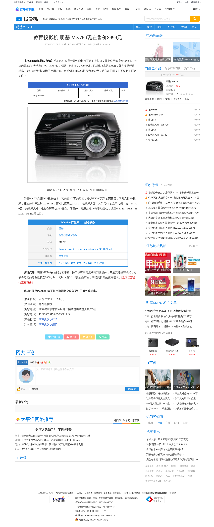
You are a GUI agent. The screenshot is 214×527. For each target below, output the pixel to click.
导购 (147, 316)
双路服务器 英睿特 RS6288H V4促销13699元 (172, 207)
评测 (184, 26)
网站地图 (146, 493)
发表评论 (132, 389)
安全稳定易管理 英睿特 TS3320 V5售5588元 (171, 232)
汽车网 (126, 420)
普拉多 (174, 466)
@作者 (35, 389)
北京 (150, 422)
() (55, 337)
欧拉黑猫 (184, 466)
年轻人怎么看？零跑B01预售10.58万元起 (167, 439)
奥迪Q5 (159, 476)
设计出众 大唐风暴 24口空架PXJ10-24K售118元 (173, 237)
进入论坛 (193, 246)
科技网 (117, 420)
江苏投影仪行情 (89, 19)
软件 (105, 9)
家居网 (135, 420)
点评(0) (177, 99)
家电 (89, 9)
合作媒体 (88, 493)
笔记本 (50, 9)
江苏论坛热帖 (156, 246)
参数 (149, 26)
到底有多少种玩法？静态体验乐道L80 (165, 454)
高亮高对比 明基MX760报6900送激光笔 (171, 326)
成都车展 (149, 466)
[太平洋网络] (59, 498)
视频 (46, 2)
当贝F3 (152, 119)
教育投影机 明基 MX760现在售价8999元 (171, 321)
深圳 (176, 422)
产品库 (30, 2)
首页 (45, 19)
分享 (104, 337)
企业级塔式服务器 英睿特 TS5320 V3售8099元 (172, 222)
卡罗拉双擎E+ (179, 476)
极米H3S (152, 109)
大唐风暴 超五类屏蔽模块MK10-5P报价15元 (171, 217)
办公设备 (53, 19)
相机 (68, 9)
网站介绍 (60, 493)
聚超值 (39, 2)
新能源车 (168, 481)
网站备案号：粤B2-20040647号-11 (90, 511)
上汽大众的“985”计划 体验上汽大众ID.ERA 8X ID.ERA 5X (51, 440)
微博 (42, 362)
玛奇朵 (159, 471)
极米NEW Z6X (155, 114)
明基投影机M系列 (68, 235)
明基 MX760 (38, 96)
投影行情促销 (73, 19)
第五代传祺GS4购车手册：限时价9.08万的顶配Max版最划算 (52, 444)
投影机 (62, 19)
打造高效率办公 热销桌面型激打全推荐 (171, 316)
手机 (40, 9)
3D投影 (61, 65)
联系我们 (117, 493)
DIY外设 (78, 9)
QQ (38, 362)
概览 (138, 26)
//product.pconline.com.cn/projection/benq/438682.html (85, 249)
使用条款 (107, 493)
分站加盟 (127, 493)
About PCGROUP (46, 493)
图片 (61, 263)
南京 (147, 321)
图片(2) (172, 26)
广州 (168, 422)
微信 (49, 362)
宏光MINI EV (162, 466)
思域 (168, 476)
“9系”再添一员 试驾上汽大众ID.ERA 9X (166, 444)
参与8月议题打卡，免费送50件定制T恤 (42, 449)
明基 (56, 60)
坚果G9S (153, 139)
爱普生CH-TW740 (157, 134)
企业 (97, 9)
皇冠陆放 (170, 471)
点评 (194, 26)
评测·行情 (99, 263)
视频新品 (116, 9)
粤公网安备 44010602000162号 (93, 520)
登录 (179, 2)
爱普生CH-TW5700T (159, 124)
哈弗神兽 (191, 471)
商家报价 (171, 90)
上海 (147, 326)
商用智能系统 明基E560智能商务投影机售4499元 (174, 202)
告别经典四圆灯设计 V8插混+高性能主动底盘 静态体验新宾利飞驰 (56, 436)
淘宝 (46, 362)
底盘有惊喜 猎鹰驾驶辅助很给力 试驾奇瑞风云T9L (172, 459)
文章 (167, 99)
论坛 (186, 99)
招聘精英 (136, 493)
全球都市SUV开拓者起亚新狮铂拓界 (165, 449)
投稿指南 (98, 493)
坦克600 (149, 476)
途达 (193, 466)
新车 (17, 436)
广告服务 (79, 493)
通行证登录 (23, 362)
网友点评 (87, 263)
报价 (160, 26)
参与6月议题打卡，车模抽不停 (53, 429)
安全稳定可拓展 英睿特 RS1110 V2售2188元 (171, 227)
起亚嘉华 (149, 471)
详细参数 (149, 99)
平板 (60, 9)
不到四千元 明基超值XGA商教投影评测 (168, 310)
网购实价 (63, 256)
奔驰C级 (180, 471)
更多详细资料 (45, 263)
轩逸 (190, 476)
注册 (187, 2)
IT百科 (158, 9)
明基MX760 (24, 27)
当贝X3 (152, 129)
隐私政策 (69, 493)
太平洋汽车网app (153, 481)
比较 (79, 263)
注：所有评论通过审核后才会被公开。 (56, 369)
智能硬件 (170, 9)
